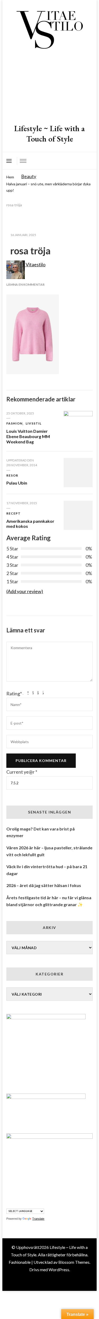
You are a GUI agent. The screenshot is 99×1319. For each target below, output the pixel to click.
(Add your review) (24, 591)
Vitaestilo (35, 264)
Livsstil (33, 423)
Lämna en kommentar (25, 284)
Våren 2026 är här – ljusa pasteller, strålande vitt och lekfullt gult (49, 851)
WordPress (59, 1269)
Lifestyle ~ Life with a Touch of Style (49, 133)
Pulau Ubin (16, 482)
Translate (38, 1218)
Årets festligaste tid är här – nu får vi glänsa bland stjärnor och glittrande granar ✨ (48, 901)
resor (12, 475)
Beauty (28, 176)
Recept (13, 513)
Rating (14, 693)
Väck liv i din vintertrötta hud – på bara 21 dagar (46, 870)
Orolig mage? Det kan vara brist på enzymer (40, 832)
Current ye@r (21, 772)
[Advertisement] (49, 87)
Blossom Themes (73, 1262)
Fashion (14, 423)
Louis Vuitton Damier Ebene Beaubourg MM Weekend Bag (28, 436)
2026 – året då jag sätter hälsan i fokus (43, 885)
